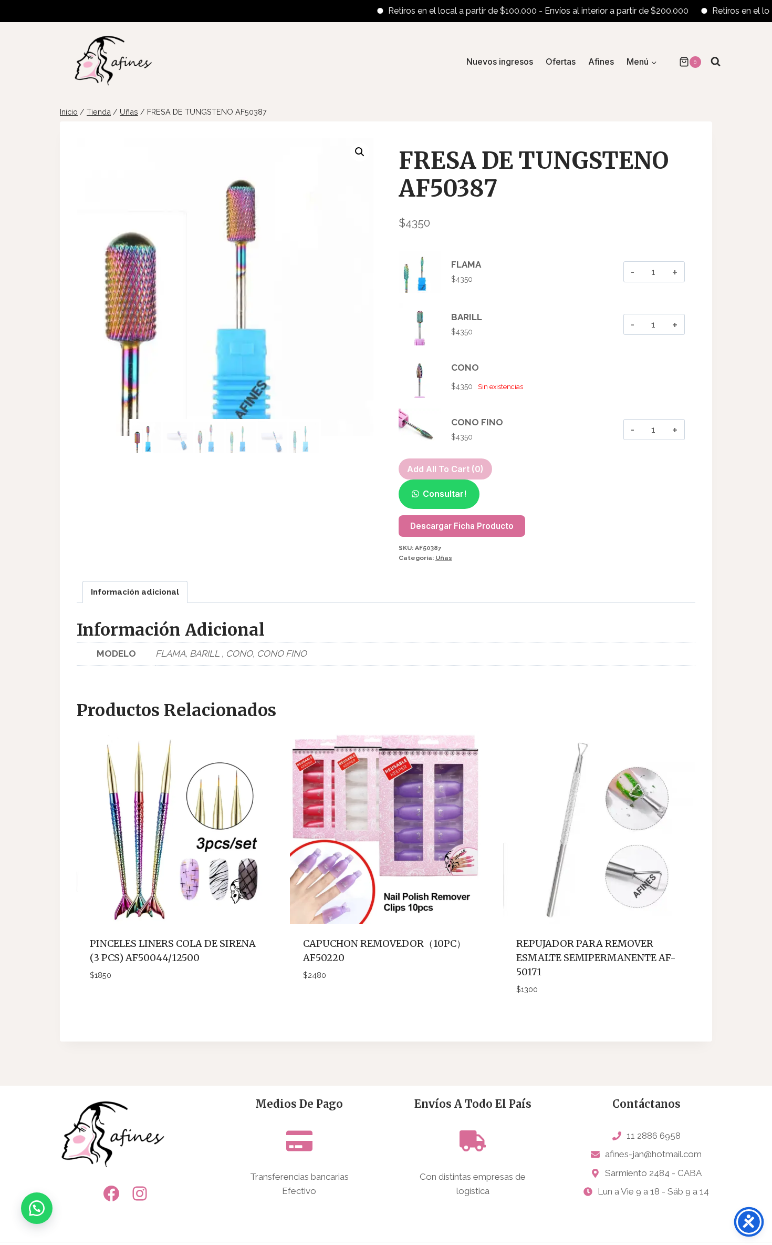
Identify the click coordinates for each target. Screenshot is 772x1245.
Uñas (443, 558)
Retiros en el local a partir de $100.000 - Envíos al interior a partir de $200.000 (513, 11)
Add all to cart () (445, 469)
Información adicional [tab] (135, 592)
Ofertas (561, 61)
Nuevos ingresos (499, 61)
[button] (359, 151)
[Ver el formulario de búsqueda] (715, 62)
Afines (601, 61)
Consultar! (444, 493)
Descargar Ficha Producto (462, 526)
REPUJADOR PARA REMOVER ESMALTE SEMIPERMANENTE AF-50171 (596, 957)
